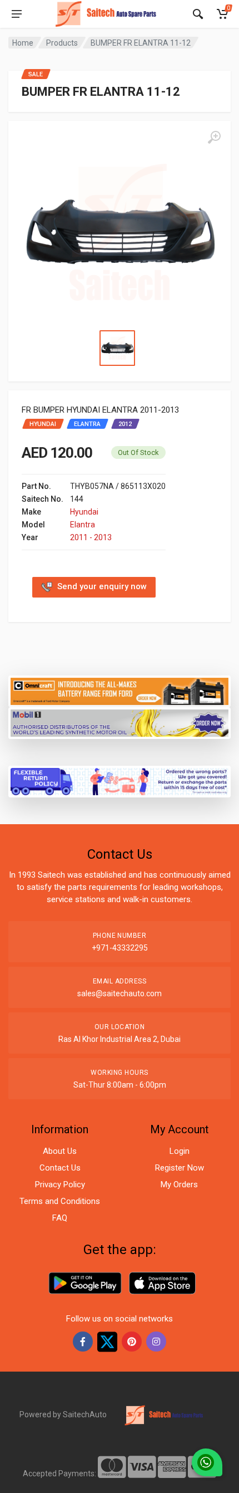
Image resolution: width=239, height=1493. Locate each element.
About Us (60, 1151)
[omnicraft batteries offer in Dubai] (119, 690)
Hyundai (84, 511)
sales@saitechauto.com (119, 993)
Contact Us (60, 1168)
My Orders (179, 1184)
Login (180, 1151)
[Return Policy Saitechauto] (119, 780)
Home (22, 42)
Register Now (179, 1168)
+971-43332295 (120, 947)
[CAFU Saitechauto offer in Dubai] (119, 722)
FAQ (59, 1218)
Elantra (82, 524)
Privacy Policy (60, 1184)
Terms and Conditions (59, 1201)
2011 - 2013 (91, 537)
